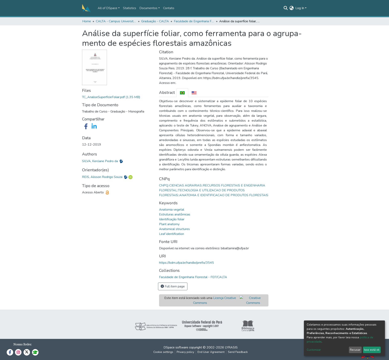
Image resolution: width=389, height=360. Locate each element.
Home (86, 21)
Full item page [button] (174, 286)
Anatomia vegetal (171, 209)
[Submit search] (285, 8)
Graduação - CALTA (155, 21)
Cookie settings (163, 352)
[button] (291, 8)
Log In (299, 8)
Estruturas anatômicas (174, 214)
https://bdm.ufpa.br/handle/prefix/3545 (186, 262)
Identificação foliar (171, 219)
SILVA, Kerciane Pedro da (100, 161)
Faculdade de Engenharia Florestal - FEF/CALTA (194, 21)
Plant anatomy (169, 224)
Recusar (355, 350)
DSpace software (176, 347)
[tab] (182, 92)
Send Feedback (238, 352)
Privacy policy (185, 352)
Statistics (129, 8)
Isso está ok (371, 350)
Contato (168, 8)
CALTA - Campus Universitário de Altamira (116, 21)
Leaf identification (171, 234)
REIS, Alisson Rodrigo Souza (102, 177)
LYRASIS (231, 347)
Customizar (314, 350)
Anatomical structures (174, 229)
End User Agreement (211, 352)
